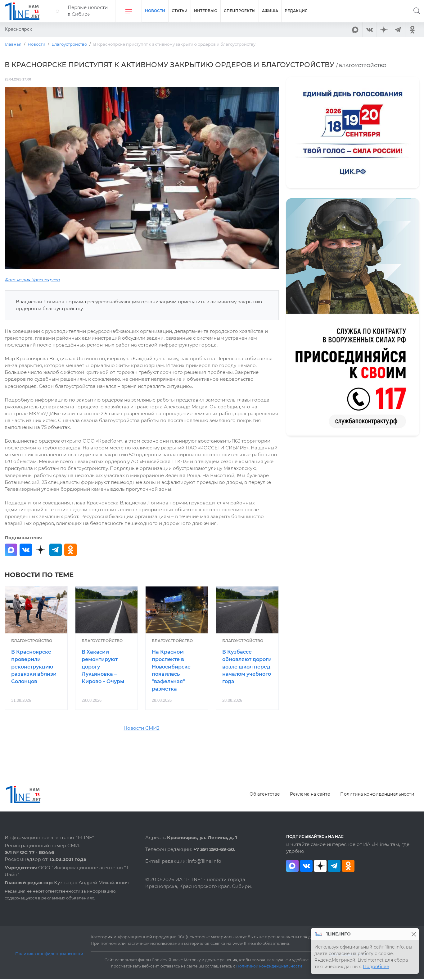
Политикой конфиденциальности (269, 966)
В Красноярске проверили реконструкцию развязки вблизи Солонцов (33, 666)
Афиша (270, 10)
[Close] (413, 934)
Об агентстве (265, 794)
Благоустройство (31, 640)
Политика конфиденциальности (377, 794)
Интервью (205, 10)
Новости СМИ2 (142, 728)
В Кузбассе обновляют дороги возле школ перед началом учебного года (247, 666)
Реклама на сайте (310, 794)
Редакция (296, 10)
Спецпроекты (239, 10)
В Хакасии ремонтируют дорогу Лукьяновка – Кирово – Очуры (103, 666)
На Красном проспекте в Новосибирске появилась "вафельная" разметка (171, 670)
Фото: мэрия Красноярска (32, 280)
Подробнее (376, 966)
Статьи (179, 10)
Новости (155, 10)
